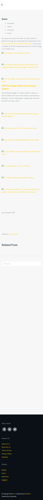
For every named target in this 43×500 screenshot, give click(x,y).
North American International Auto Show (17, 44)
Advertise (5, 477)
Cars (11, 234)
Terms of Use (6, 450)
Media (4, 470)
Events (15, 234)
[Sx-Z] (2, 4)
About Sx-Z (6, 444)
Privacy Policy (6, 454)
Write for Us (6, 447)
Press (4, 473)
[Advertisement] (10, 303)
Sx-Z (14, 494)
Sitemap (5, 457)
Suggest (4, 480)
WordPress (27, 494)
